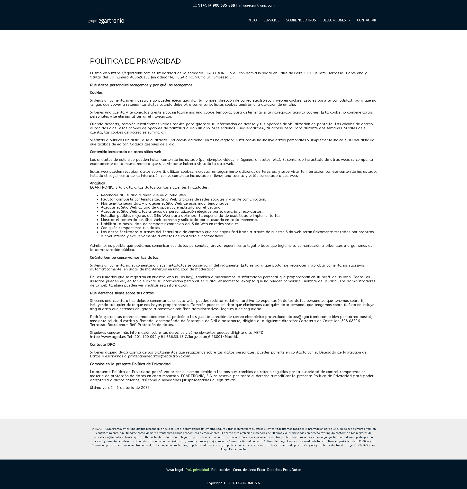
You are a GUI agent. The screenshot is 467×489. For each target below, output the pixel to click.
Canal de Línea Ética (249, 470)
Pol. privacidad (197, 470)
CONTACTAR (366, 20)
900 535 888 (224, 5)
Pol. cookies (221, 470)
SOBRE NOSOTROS (301, 20)
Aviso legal (174, 470)
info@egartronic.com (257, 5)
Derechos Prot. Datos (284, 470)
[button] (348, 20)
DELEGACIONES (334, 20)
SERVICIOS (271, 20)
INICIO (252, 20)
